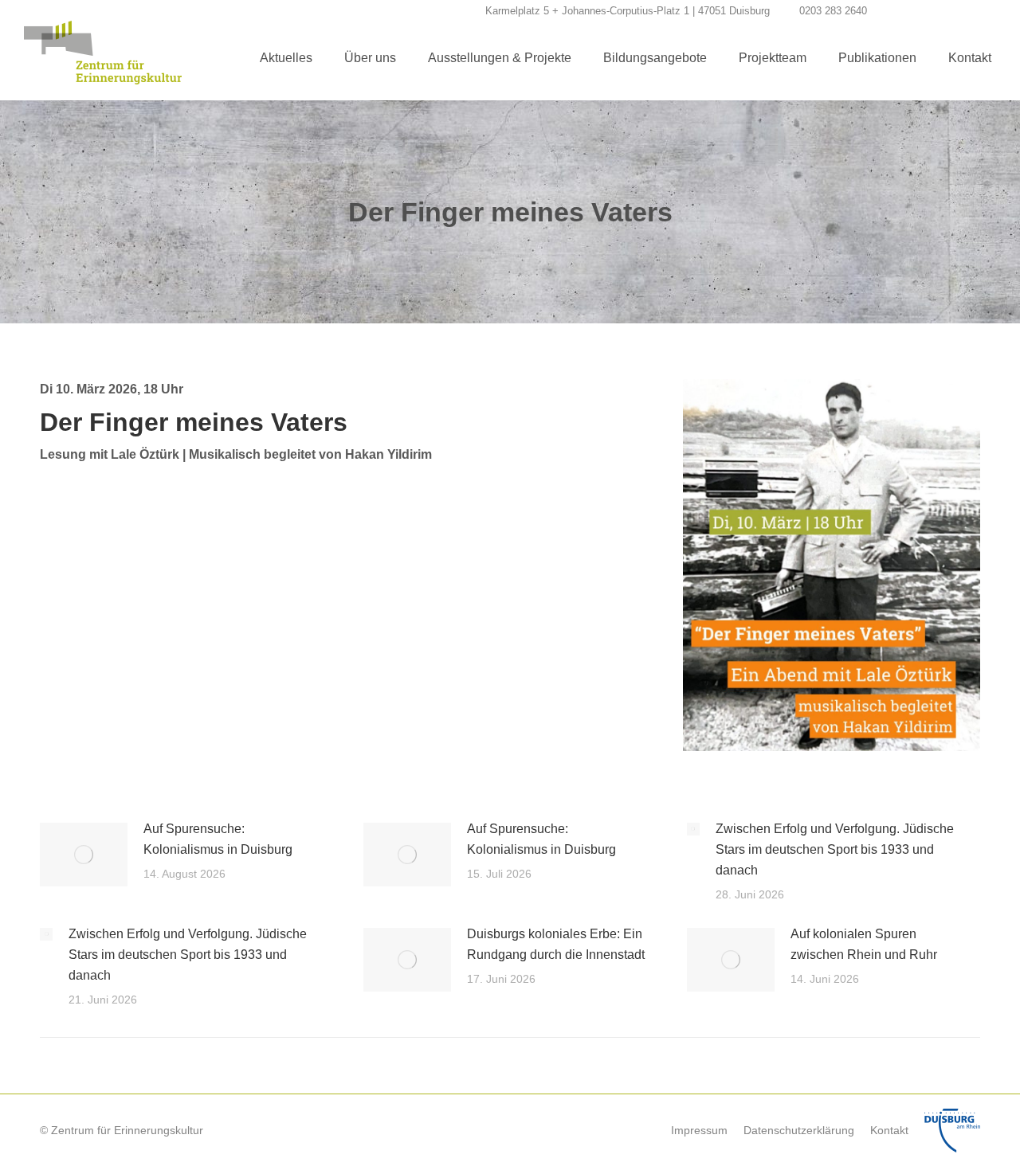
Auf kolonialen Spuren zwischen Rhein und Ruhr (863, 944)
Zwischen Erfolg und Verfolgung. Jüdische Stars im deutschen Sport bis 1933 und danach (835, 849)
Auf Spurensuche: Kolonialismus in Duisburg (217, 839)
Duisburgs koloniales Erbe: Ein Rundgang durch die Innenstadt (556, 944)
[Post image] (84, 854)
